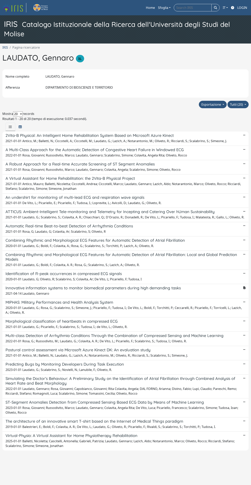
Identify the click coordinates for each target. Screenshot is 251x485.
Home (150, 7)
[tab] (10, 127)
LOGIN (242, 7)
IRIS (5, 47)
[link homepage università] (45, 7)
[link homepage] (14, 7)
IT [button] (224, 7)
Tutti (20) (237, 104)
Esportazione (211, 104)
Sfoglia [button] (163, 7)
